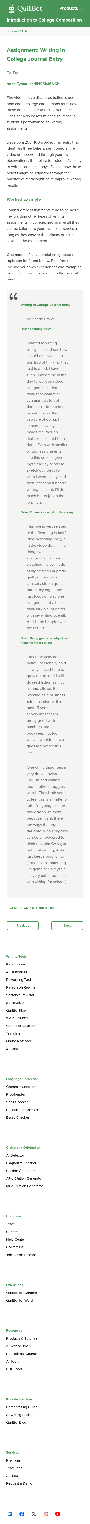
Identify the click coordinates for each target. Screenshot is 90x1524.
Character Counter (20, 1026)
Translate (13, 1033)
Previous (23, 926)
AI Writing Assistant (21, 1415)
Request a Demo (19, 1483)
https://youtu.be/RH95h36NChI (33, 83)
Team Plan (14, 1468)
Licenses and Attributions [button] (31, 908)
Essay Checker (17, 1117)
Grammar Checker (20, 1087)
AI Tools (12, 1361)
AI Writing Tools (18, 1346)
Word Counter (17, 1018)
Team (10, 1224)
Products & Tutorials (22, 1338)
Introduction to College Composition (44, 20)
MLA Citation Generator (24, 1186)
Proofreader (15, 1094)
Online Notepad (18, 1041)
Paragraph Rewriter (21, 987)
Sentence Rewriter (20, 995)
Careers (12, 1232)
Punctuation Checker (22, 1110)
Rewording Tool (18, 980)
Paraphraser (15, 964)
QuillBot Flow (16, 1010)
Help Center (15, 1239)
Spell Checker (17, 1102)
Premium (13, 1460)
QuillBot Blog (16, 1422)
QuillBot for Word (19, 1300)
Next (67, 926)
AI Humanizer (16, 972)
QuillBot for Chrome (21, 1293)
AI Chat (12, 1049)
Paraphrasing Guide (21, 1407)
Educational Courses (22, 1354)
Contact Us (15, 1247)
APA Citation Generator (24, 1178)
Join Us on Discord (21, 1255)
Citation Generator (20, 1171)
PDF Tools (14, 1369)
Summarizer (15, 1003)
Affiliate (12, 1476)
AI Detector (15, 1155)
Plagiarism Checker (21, 1163)
